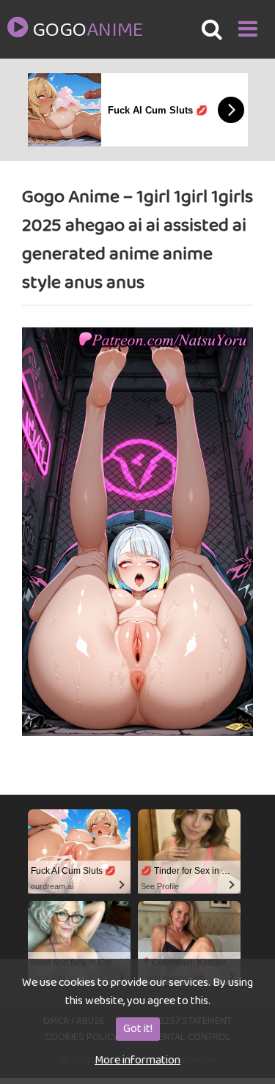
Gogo (87, 30)
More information (137, 1060)
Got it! (138, 1029)
